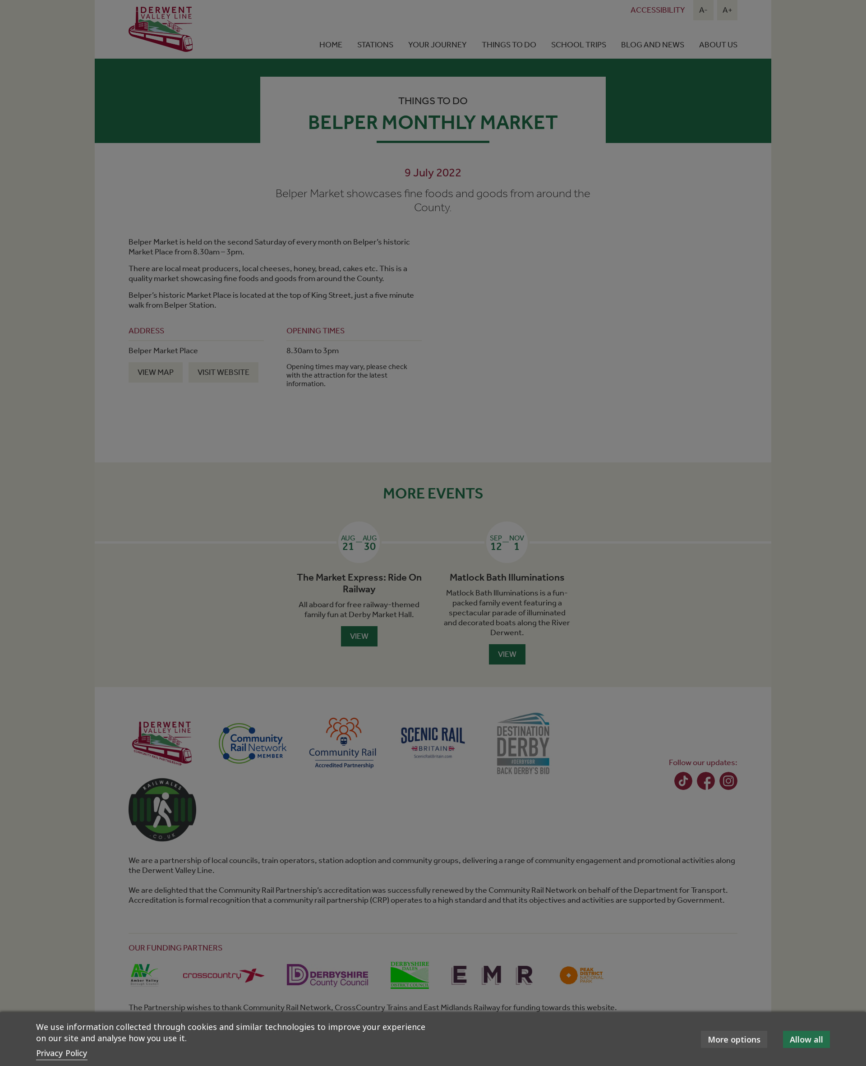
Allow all (806, 1039)
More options (734, 1039)
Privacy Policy (62, 1053)
